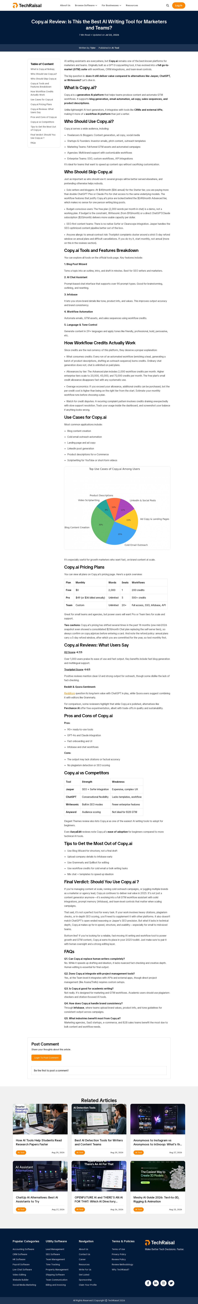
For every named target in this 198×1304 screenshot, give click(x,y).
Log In (178, 5)
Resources (132, 5)
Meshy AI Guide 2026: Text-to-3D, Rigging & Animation (156, 1199)
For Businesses (110, 5)
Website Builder (21, 1279)
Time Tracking (53, 1264)
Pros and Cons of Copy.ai (44, 117)
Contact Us (84, 1254)
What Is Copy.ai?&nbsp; (43, 69)
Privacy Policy (119, 1254)
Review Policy (119, 1259)
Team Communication (56, 1279)
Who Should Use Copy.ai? (44, 74)
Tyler (93, 47)
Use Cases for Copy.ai (42, 99)
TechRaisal (30, 5)
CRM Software (20, 1254)
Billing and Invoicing (56, 1284)
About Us (65, 5)
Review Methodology (122, 1264)
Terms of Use (118, 1249)
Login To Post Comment (46, 1057)
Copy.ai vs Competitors (42, 122)
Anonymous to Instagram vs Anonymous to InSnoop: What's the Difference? (157, 1144)
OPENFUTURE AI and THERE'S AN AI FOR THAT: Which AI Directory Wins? (99, 1201)
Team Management (55, 1259)
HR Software (19, 1259)
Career (82, 1259)
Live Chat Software (22, 1269)
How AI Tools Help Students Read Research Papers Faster (39, 1142)
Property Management (57, 1269)
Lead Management (55, 1249)
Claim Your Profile (88, 1284)
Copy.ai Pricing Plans (41, 104)
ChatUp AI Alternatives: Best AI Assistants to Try (37, 1199)
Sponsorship (85, 1279)
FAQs (33, 142)
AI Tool (115, 47)
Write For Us (85, 1269)
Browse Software (85, 5)
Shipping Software (55, 1274)
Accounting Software (23, 1249)
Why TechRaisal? (120, 1269)
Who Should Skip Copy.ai (43, 78)
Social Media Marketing (24, 1284)
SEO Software (53, 1254)
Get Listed (84, 1274)
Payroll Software (21, 1264)
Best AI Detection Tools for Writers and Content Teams (99, 1142)
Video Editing (19, 1274)
